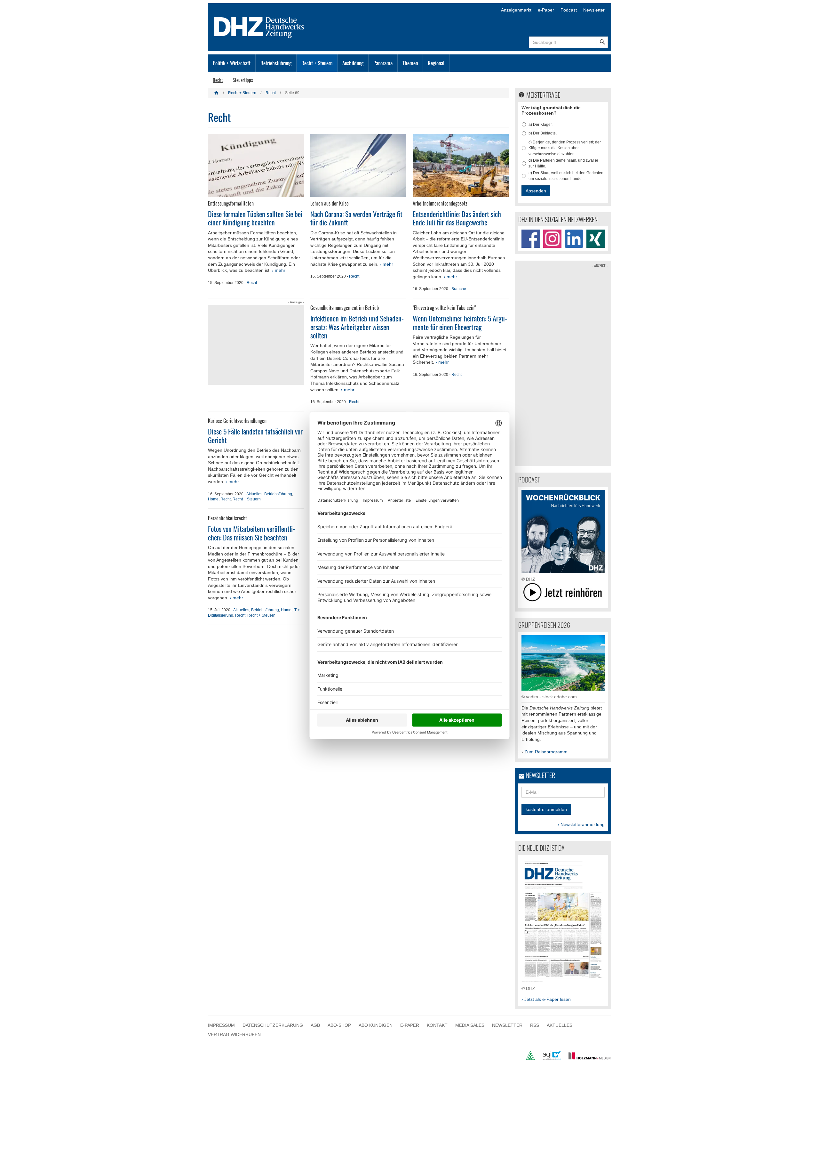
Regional (436, 63)
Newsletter (594, 9)
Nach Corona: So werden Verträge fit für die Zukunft (356, 218)
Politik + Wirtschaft (231, 63)
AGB (315, 1025)
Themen (410, 63)
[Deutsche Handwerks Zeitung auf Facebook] (530, 239)
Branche (458, 289)
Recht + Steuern (316, 63)
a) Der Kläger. (541, 124)
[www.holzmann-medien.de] (586, 1058)
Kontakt (437, 1025)
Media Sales (469, 1025)
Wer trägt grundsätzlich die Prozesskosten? (551, 110)
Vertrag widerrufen (234, 1034)
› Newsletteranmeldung (581, 824)
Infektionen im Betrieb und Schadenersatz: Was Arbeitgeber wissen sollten (357, 326)
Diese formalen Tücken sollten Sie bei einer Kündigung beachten (255, 218)
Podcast (569, 9)
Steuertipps (243, 79)
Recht (218, 79)
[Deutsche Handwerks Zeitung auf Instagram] (552, 239)
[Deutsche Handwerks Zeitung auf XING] (595, 239)
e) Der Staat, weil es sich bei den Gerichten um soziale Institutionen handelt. (566, 176)
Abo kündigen (376, 1025)
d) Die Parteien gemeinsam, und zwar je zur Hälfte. (563, 163)
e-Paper (546, 9)
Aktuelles (254, 494)
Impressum (221, 1025)
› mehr (278, 270)
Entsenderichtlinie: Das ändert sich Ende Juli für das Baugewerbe (457, 218)
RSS (534, 1025)
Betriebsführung (275, 63)
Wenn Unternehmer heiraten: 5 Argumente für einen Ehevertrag (460, 322)
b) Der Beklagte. (543, 133)
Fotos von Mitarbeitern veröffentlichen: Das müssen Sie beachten (251, 532)
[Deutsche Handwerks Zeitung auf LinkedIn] (574, 239)
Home (213, 499)
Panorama (383, 63)
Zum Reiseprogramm (546, 751)
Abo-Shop (339, 1025)
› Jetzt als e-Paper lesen (546, 999)
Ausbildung (352, 63)
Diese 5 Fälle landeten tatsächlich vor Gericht (255, 435)
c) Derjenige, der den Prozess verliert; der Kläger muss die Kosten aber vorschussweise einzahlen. (565, 148)
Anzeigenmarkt (516, 9)
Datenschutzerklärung (273, 1025)
